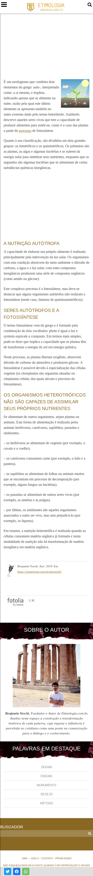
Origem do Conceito (46, 7)
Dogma (46, 767)
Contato (47, 858)
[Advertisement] (46, 43)
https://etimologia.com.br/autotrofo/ (39, 571)
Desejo (47, 794)
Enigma (46, 776)
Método (46, 803)
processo (25, 131)
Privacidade (63, 858)
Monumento (46, 785)
